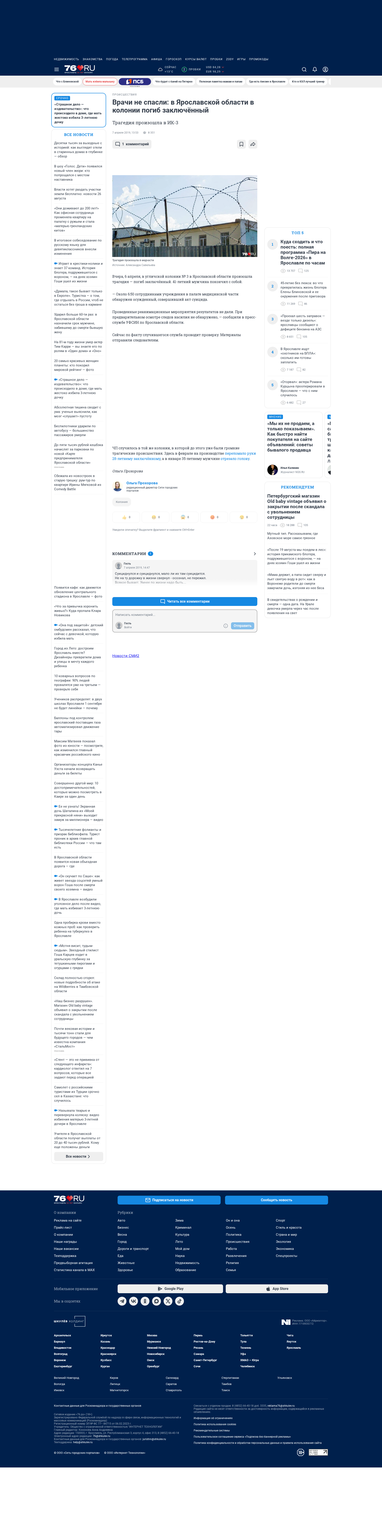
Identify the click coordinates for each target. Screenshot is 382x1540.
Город (122, 1242)
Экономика (285, 1249)
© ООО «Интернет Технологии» (124, 1452)
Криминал (183, 1228)
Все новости (78, 134)
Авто (121, 1220)
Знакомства (93, 59)
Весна (122, 1235)
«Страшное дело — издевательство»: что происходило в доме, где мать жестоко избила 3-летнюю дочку (77, 113)
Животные (126, 1263)
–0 (252, 590)
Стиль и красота (289, 1228)
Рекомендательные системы (212, 1430)
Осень (230, 1228)
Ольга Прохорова (142, 483)
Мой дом (182, 1249)
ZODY (230, 59)
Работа (231, 1249)
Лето (179, 1242)
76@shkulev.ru (101, 1436)
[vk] (133, 1301)
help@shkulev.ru (83, 1442)
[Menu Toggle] (56, 69)
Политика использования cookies (215, 1424)
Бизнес (123, 1228)
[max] (156, 1301)
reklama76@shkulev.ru (281, 1405)
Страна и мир (286, 1235)
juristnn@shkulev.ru (154, 1439)
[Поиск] (304, 69)
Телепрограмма (135, 59)
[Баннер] (134, 81)
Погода (112, 59)
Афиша (156, 59)
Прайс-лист (63, 1228)
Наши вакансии (66, 1249)
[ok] (145, 1301)
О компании (63, 1235)
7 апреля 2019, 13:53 (125, 132)
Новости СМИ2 (125, 655)
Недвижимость (66, 59)
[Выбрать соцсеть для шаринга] (252, 144)
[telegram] (122, 1301)
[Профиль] (325, 69)
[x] (168, 1301)
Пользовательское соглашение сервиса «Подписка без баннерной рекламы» (242, 1436)
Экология (283, 1242)
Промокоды (258, 59)
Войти (128, 627)
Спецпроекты (286, 1256)
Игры (241, 59)
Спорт (280, 1220)
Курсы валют (196, 59)
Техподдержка (65, 1256)
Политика (233, 1235)
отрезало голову (235, 458)
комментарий (135, 144)
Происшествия (237, 1242)
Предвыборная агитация (73, 1263)
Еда (120, 1256)
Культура (182, 1235)
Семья (231, 1270)
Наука (180, 1256)
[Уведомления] (314, 69)
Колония (122, 502)
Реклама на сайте (68, 1220)
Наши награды (65, 1242)
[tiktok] (179, 1301)
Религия (232, 1263)
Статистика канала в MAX (74, 1270)
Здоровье (125, 1270)
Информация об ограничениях (213, 1418)
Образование (185, 1270)
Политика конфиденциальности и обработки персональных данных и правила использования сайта (258, 1442)
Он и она (233, 1220)
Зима (179, 1220)
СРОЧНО (62, 98)
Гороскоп (174, 59)
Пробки (216, 59)
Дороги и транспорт (133, 1249)
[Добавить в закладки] (241, 144)
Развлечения (236, 1256)
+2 (239, 590)
